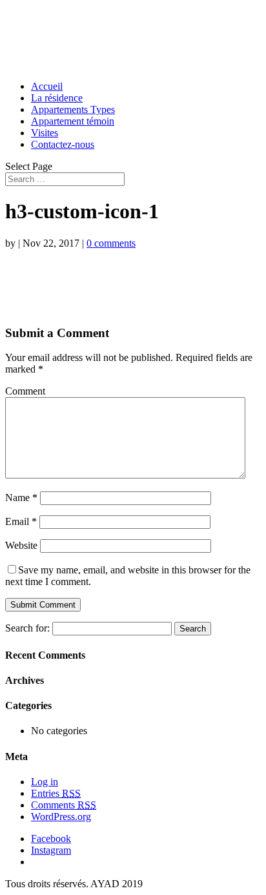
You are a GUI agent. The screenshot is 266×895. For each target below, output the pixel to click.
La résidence (57, 97)
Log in (44, 781)
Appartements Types (73, 109)
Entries (56, 793)
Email (21, 521)
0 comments (111, 243)
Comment (25, 391)
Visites (44, 132)
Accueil (47, 86)
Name (21, 497)
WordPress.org (61, 816)
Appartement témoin (72, 121)
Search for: (27, 627)
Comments (63, 804)
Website (21, 545)
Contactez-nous (62, 144)
